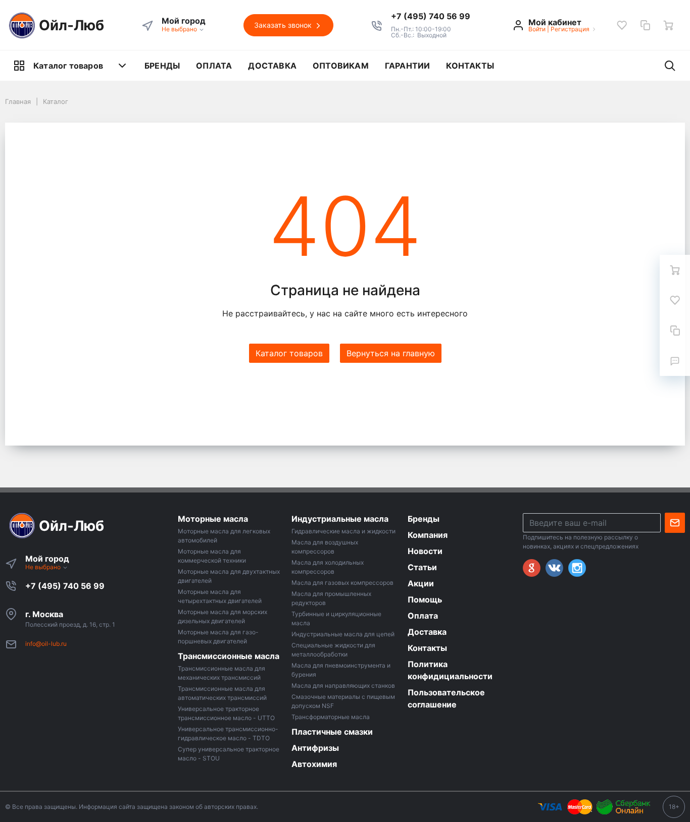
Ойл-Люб (71, 25)
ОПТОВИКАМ (341, 66)
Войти (537, 29)
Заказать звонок (284, 25)
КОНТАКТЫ (470, 66)
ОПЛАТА (214, 66)
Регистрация (570, 29)
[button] (430, 16)
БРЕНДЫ (162, 66)
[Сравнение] (645, 25)
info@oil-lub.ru (46, 643)
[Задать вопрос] (675, 361)
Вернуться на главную (391, 353)
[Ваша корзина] (668, 25)
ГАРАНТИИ (407, 66)
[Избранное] (621, 25)
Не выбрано (180, 29)
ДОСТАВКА (272, 66)
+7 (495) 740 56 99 (65, 586)
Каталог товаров (68, 66)
